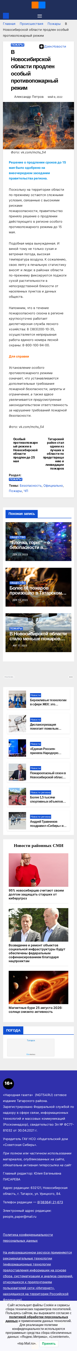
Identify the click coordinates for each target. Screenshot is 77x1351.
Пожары (54, 24)
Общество (17, 537)
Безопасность (31, 485)
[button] (71, 16)
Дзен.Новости (55, 46)
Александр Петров (29, 97)
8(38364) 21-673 (50, 1202)
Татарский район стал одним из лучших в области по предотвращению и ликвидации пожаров (53, 454)
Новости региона (41, 792)
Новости (35, 695)
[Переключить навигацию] (39, 16)
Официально (53, 485)
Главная (9, 24)
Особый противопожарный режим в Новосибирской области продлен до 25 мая (25, 450)
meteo (30, 1054)
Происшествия (31, 24)
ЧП (26, 491)
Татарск (31, 1040)
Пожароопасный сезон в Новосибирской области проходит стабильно (48, 777)
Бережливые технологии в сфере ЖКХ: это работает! (48, 704)
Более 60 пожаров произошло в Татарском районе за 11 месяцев (35, 592)
